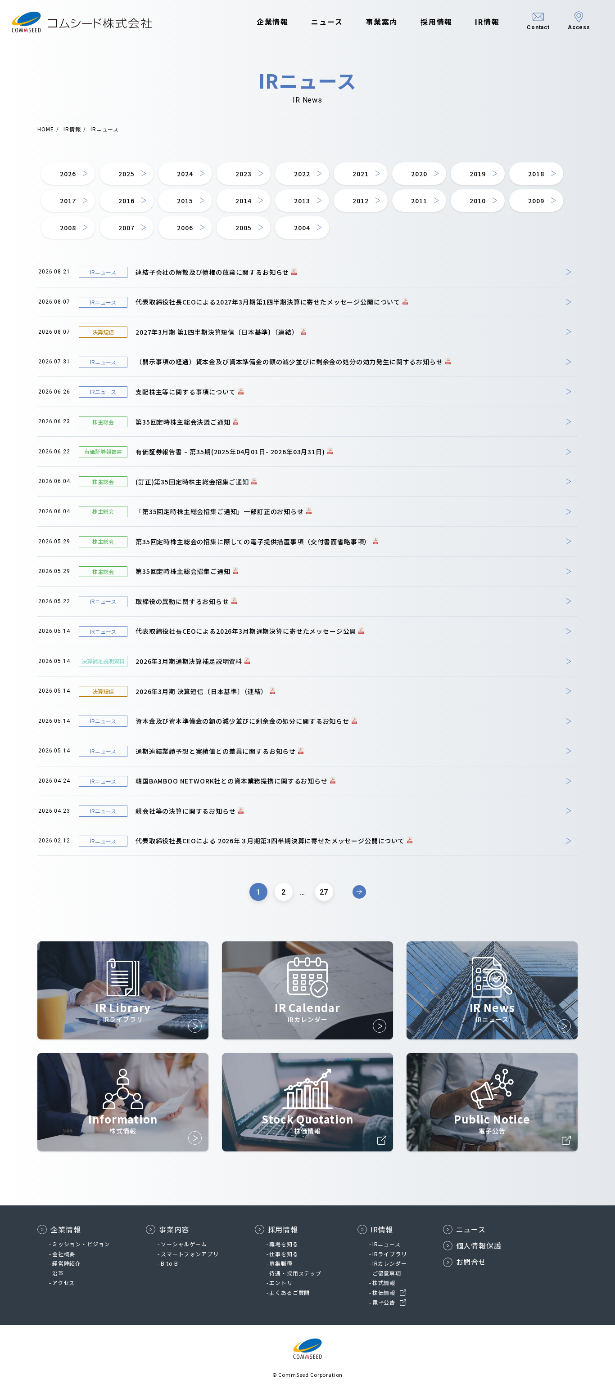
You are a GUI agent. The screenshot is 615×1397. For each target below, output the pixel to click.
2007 (126, 227)
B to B (169, 1263)
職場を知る (283, 1244)
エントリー (283, 1282)
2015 (185, 200)
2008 (68, 227)
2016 (126, 200)
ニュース (327, 22)
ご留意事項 (386, 1273)
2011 (419, 200)
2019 (477, 173)
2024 (185, 173)
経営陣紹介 (66, 1263)
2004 (302, 227)
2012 (360, 200)
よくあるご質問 (289, 1292)
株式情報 (383, 1282)
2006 (185, 227)
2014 (243, 200)
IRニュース (386, 1244)
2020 (419, 173)
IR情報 (487, 22)
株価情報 (383, 1292)
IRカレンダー (389, 1263)
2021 (360, 173)
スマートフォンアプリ (189, 1254)
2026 (68, 173)
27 (324, 892)
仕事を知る (283, 1254)
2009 (536, 200)
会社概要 (63, 1254)
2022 (302, 173)
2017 (68, 200)
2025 (126, 173)
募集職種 (280, 1263)
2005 (243, 227)
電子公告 (383, 1302)
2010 (477, 200)
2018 (536, 173)
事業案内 (382, 22)
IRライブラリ (389, 1254)
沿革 (58, 1273)
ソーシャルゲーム (184, 1244)
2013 (302, 200)
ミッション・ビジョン (81, 1244)
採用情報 (437, 22)
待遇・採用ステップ (295, 1273)
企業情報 (273, 22)
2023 (243, 173)
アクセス (63, 1282)
